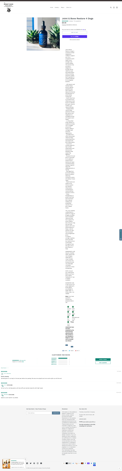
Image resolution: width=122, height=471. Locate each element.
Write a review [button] (103, 359)
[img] (4, 371)
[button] (65, 21)
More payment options (75, 39)
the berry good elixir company (36, 468)
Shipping (64, 24)
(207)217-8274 (82, 419)
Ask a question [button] (103, 362)
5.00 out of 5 (22, 360)
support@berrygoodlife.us (88, 421)
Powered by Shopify (46, 468)
